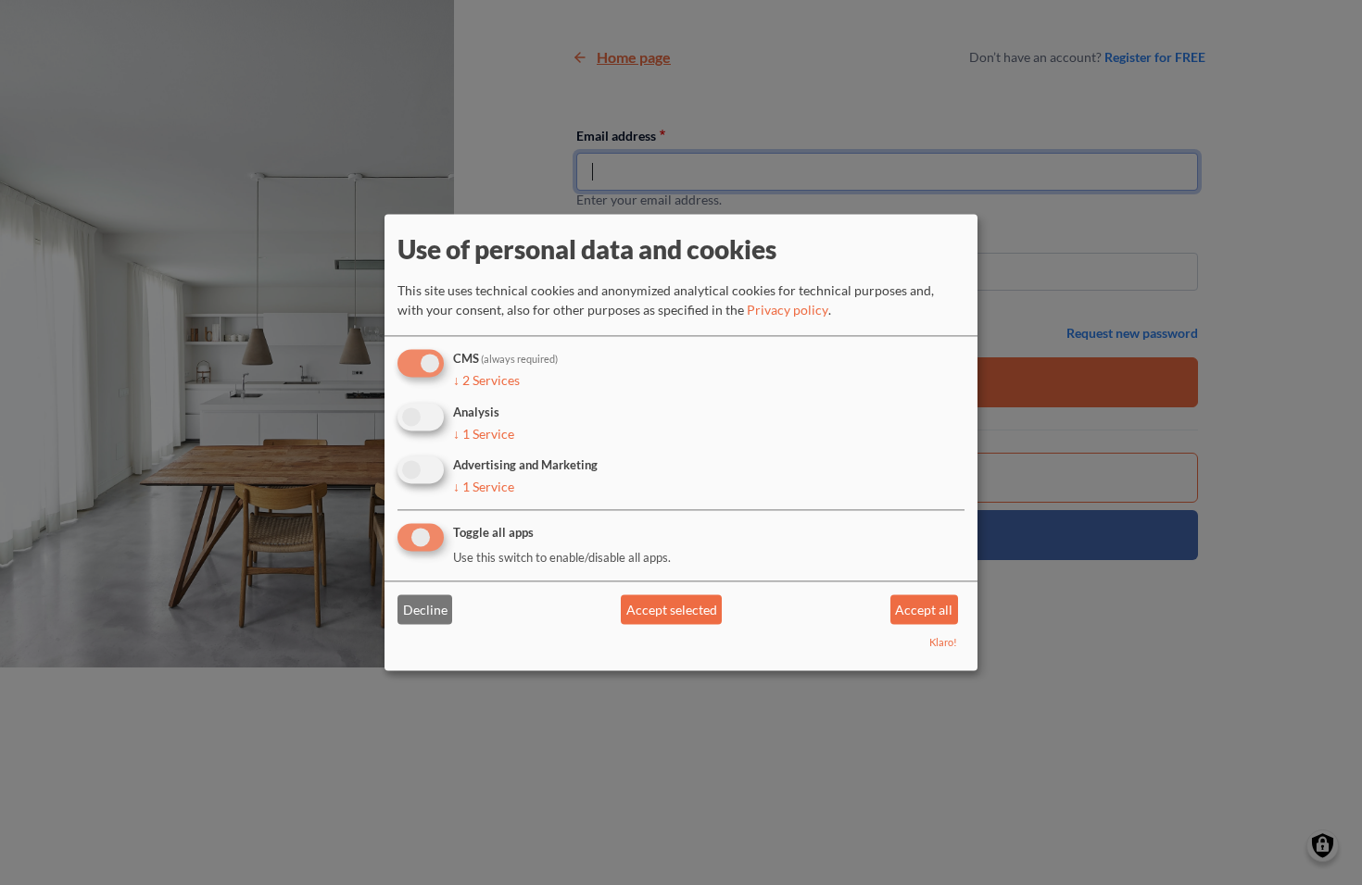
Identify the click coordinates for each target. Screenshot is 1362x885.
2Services (486, 380)
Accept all (923, 609)
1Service (483, 434)
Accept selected (671, 609)
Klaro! (943, 643)
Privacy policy (787, 310)
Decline (425, 609)
